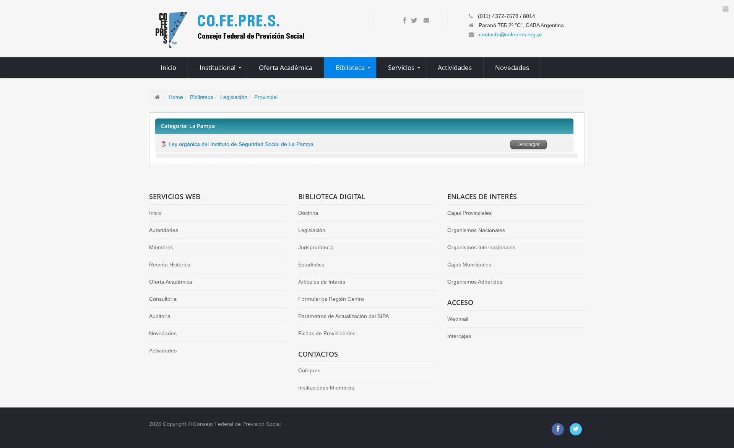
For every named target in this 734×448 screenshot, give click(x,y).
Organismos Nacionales (476, 230)
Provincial (266, 97)
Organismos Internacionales (481, 247)
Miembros (161, 247)
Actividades (163, 350)
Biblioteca (201, 97)
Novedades (163, 333)
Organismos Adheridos (474, 282)
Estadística (311, 264)
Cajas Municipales (469, 264)
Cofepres (309, 370)
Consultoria (163, 299)
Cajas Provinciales (469, 213)
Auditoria (160, 316)
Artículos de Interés (321, 282)
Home (176, 97)
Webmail (457, 319)
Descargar (528, 144)
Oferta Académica (170, 282)
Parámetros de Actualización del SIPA (343, 316)
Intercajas (459, 336)
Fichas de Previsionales (327, 333)
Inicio (155, 213)
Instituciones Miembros (326, 388)
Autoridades (163, 230)
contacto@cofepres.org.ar (510, 34)
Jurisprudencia (316, 247)
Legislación (233, 97)
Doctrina (308, 213)
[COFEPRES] (229, 29)
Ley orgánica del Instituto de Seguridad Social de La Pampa (241, 144)
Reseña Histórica (169, 264)
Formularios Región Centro (331, 299)
